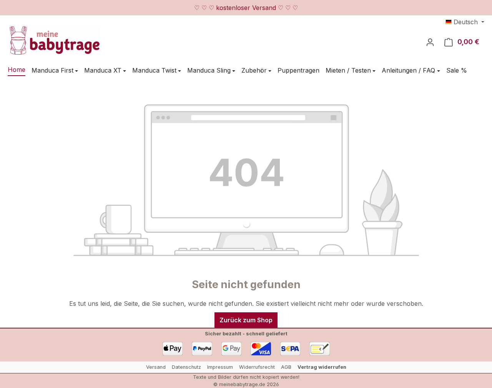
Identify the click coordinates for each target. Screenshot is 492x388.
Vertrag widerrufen (322, 367)
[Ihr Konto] (430, 42)
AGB (286, 367)
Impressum (220, 367)
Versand (156, 367)
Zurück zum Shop (246, 320)
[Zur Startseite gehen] (54, 40)
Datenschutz (186, 367)
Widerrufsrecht (257, 367)
